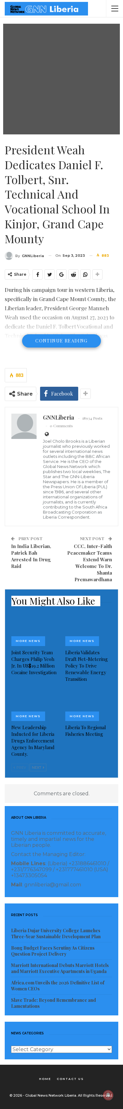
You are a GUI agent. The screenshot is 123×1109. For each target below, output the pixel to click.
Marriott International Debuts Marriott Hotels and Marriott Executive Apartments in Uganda (60, 968)
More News (28, 641)
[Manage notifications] (108, 1095)
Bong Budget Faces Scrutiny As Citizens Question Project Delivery (53, 951)
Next (37, 767)
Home (45, 1079)
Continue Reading (61, 341)
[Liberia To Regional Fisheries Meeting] (88, 705)
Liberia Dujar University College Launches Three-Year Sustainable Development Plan (56, 933)
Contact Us (70, 1079)
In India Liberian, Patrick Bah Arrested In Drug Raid (31, 556)
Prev (20, 767)
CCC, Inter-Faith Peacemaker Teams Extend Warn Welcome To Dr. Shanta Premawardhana (89, 562)
